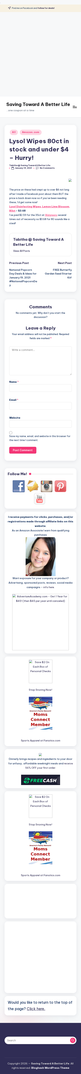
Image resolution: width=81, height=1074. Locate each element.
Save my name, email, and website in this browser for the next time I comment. (39, 438)
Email (13, 400)
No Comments (47, 168)
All (14, 132)
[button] (21, 250)
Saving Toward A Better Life (38, 104)
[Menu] (74, 107)
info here (48, 587)
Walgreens (51, 214)
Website (14, 417)
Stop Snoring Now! (40, 689)
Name (14, 381)
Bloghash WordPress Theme (50, 1067)
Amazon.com (30, 132)
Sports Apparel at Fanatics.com (40, 740)
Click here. (36, 1008)
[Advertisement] (40, 54)
